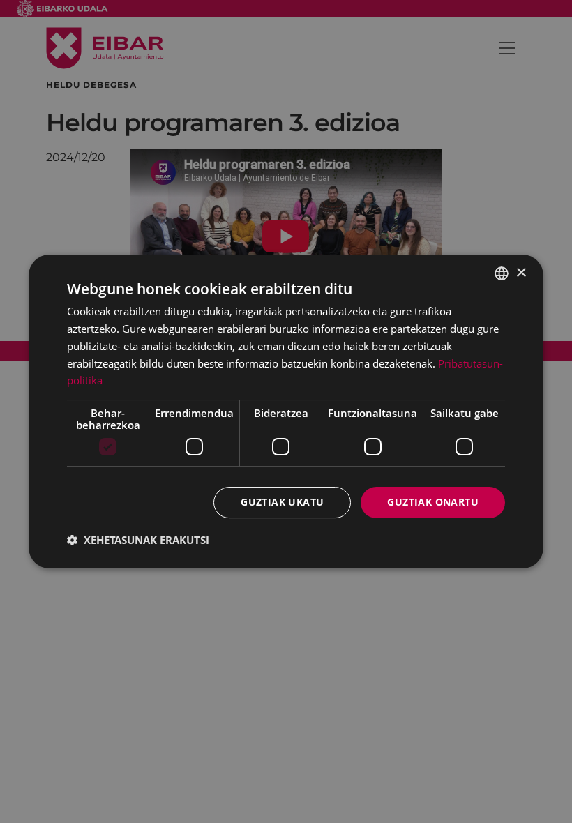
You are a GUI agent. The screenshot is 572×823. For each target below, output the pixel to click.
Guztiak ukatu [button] (282, 501)
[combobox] (502, 273)
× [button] (520, 273)
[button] (138, 540)
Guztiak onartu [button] (433, 501)
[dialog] (286, 411)
